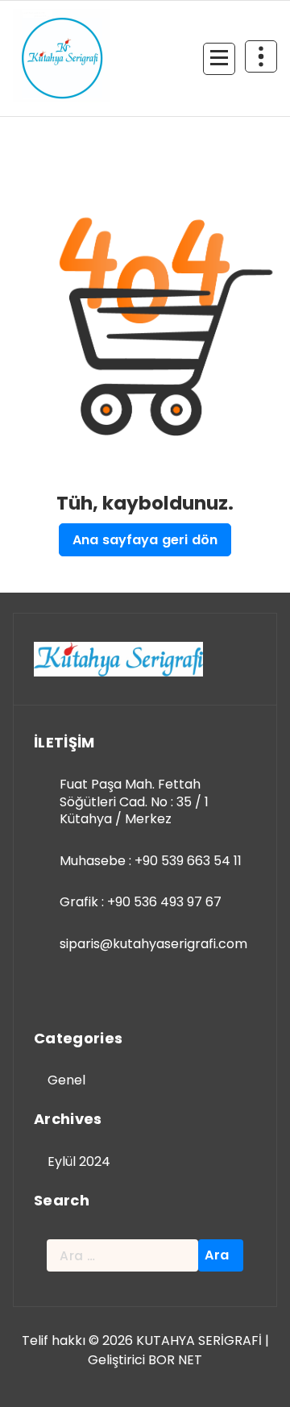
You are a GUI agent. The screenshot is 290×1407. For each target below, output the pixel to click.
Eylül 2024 (79, 1161)
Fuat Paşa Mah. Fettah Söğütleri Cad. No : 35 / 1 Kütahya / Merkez (134, 801)
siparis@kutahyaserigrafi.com (153, 944)
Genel (66, 1080)
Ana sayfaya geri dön (145, 540)
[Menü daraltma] (219, 59)
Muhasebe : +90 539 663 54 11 (151, 860)
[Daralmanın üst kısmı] (261, 56)
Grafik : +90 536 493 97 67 (141, 902)
